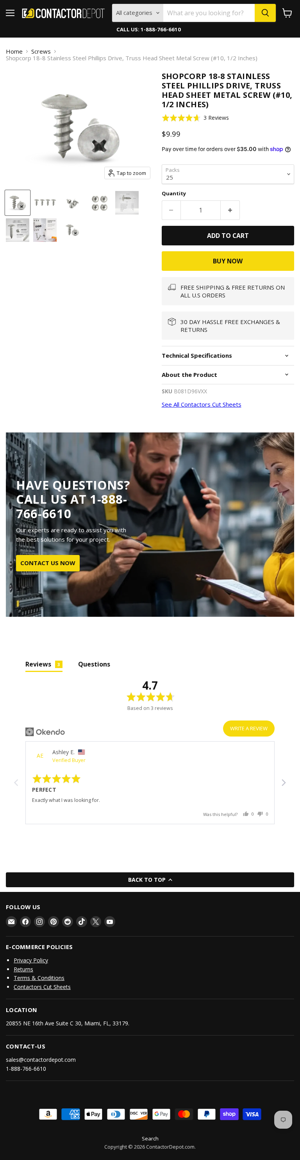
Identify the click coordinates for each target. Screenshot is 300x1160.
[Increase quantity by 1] (230, 210)
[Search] (265, 13)
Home (14, 51)
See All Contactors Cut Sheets (201, 404)
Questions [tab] (94, 664)
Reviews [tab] (42, 664)
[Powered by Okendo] (45, 732)
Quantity (174, 193)
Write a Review (249, 728)
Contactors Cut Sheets (42, 987)
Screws (41, 51)
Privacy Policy (31, 960)
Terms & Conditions (39, 978)
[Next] (283, 782)
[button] (195, 118)
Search (150, 1138)
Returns (23, 969)
